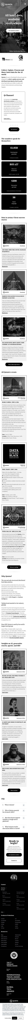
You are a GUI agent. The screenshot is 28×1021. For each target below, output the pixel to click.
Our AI (16, 944)
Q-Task (2, 924)
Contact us (14, 860)
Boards (16, 938)
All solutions (14, 129)
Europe (3, 889)
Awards (17, 942)
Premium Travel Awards (12, 613)
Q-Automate (18, 922)
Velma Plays (3, 940)
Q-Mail (16, 928)
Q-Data (2, 918)
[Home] (7, 4)
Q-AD (16, 926)
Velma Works (4, 936)
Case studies (4, 944)
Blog (2, 934)
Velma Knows (4, 938)
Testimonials (18, 934)
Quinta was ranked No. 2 (19, 616)
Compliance (3, 946)
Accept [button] (14, 1018)
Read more (5, 266)
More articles (14, 790)
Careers (17, 940)
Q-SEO (16, 924)
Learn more (5, 692)
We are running (14, 567)
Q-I (16, 918)
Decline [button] (20, 1018)
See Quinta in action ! (14, 30)
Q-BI (2, 926)
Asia (2, 912)
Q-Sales (2, 922)
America (3, 888)
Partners (17, 936)
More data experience (14, 364)
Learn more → (7, 118)
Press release (4, 942)
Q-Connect (17, 920)
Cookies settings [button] (8, 1018)
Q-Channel (3, 920)
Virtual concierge (19, 946)
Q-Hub (2, 928)
